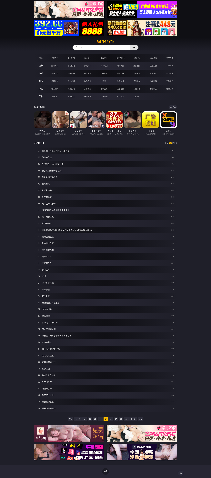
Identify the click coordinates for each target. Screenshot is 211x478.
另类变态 (169, 73)
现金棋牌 (153, 58)
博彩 (41, 57)
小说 (41, 88)
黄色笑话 (153, 89)
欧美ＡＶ (87, 66)
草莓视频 (87, 96)
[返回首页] (180, 473)
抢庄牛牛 (169, 58)
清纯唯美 (136, 81)
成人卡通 (87, 73)
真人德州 (71, 58)
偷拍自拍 (71, 73)
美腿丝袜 (120, 81)
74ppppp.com (106, 42)
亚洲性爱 (54, 73)
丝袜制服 (136, 66)
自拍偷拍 (71, 66)
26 (110, 419)
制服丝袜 (120, 73)
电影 (41, 73)
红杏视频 (120, 96)
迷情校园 (120, 89)
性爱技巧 (169, 89)
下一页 (133, 419)
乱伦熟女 (153, 73)
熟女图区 (153, 81)
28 (121, 419)
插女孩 (54, 96)
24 (100, 419)
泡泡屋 (137, 96)
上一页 (78, 419)
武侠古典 (104, 89)
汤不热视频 (104, 96)
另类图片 (169, 81)
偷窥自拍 (54, 81)
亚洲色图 (71, 81)
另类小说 (136, 89)
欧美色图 (87, 81)
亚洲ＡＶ (54, 66)
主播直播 (153, 66)
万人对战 (87, 58)
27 (116, 419)
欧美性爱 (104, 73)
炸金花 (137, 58)
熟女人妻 (120, 66)
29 (126, 419)
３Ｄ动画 (104, 66)
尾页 (140, 419)
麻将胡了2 (120, 58)
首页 (70, 419)
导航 (41, 96)
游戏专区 (104, 58)
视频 (41, 65)
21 (84, 419)
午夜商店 (71, 96)
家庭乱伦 (71, 89)
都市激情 (54, 89)
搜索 (134, 47)
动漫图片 (104, 81)
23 (95, 419)
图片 (41, 81)
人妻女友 (87, 89)
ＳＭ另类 (169, 66)
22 (90, 419)
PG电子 (55, 58)
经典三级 (136, 73)
